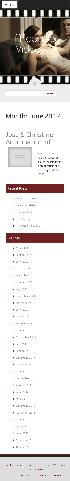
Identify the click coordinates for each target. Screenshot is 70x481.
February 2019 (24, 323)
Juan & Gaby (24, 212)
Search (50, 93)
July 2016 (21, 426)
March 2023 (23, 268)
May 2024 (22, 247)
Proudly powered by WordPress (23, 465)
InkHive (41, 469)
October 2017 (24, 371)
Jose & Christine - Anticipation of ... (32, 138)
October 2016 (24, 419)
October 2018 (24, 330)
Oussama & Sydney (28, 225)
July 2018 (21, 343)
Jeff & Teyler (24, 218)
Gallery (42, 475)
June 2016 (22, 433)
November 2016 (25, 412)
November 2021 (25, 302)
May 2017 (22, 398)
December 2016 (25, 405)
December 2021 (25, 295)
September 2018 (26, 337)
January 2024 (24, 254)
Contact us (22, 475)
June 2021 (22, 309)
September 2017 (26, 378)
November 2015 (25, 440)
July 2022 (22, 289)
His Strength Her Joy (29, 198)
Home (57, 475)
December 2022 (25, 275)
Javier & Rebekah (27, 205)
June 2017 (22, 391)
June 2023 (22, 261)
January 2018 (24, 350)
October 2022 (24, 282)
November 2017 (25, 364)
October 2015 (24, 446)
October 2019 (24, 316)
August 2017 (23, 385)
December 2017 (25, 357)
